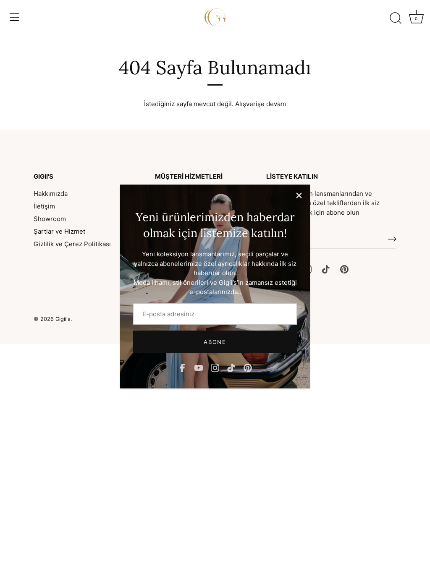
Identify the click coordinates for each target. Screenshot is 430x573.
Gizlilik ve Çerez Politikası (72, 244)
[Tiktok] (231, 367)
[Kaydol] (392, 239)
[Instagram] (215, 367)
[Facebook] (182, 367)
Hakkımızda (51, 194)
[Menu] (14, 17)
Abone (215, 342)
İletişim (44, 206)
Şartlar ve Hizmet (59, 231)
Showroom (50, 219)
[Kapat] (299, 195)
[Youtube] (198, 367)
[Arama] (395, 18)
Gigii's (63, 319)
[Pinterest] (248, 367)
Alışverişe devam (260, 104)
